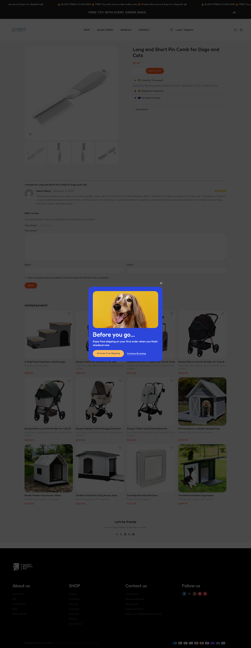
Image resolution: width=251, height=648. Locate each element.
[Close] (161, 283)
